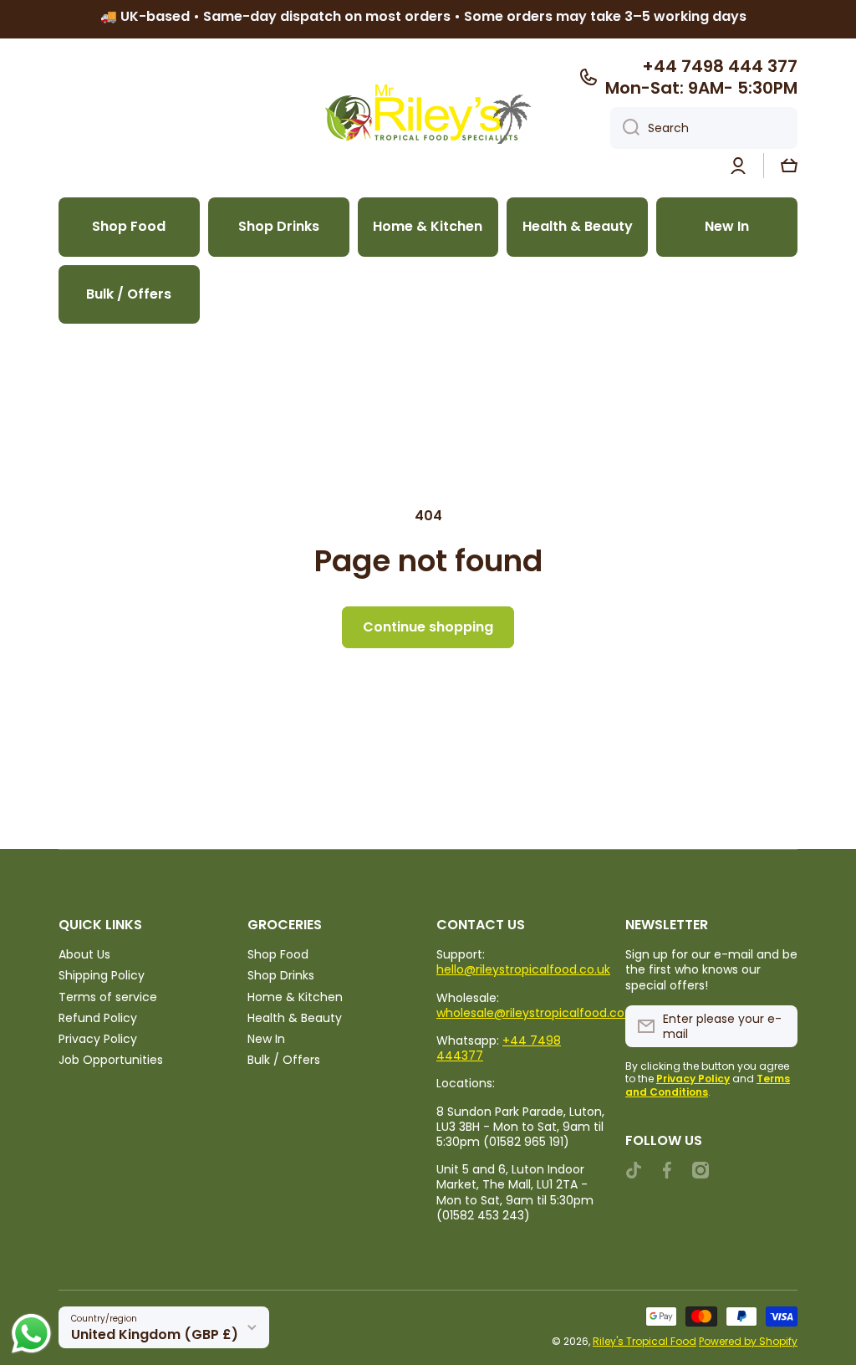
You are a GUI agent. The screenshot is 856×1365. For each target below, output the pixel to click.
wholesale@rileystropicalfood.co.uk (538, 1013)
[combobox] (703, 128)
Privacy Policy (98, 1038)
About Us (84, 954)
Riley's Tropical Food (644, 1341)
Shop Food (277, 954)
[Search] (624, 128)
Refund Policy (98, 1017)
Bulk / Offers (283, 1059)
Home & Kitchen (295, 997)
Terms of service (108, 997)
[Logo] (428, 114)
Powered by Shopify (748, 1341)
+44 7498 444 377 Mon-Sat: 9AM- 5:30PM (701, 77)
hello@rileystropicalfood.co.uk (523, 969)
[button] (789, 165)
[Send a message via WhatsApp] (31, 1334)
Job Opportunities (111, 1059)
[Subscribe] (776, 1026)
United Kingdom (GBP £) (154, 1334)
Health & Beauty (294, 1017)
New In (266, 1038)
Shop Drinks (280, 975)
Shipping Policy (102, 975)
